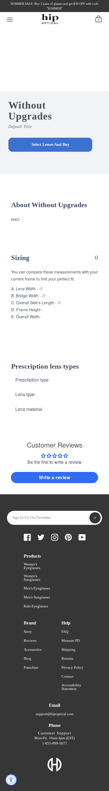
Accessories (32, 649)
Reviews (30, 640)
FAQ (64, 631)
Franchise (31, 667)
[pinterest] (45, 10)
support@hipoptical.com (55, 714)
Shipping (68, 649)
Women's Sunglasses (32, 578)
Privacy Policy (72, 667)
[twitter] (26, 10)
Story (28, 631)
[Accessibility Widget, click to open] (11, 779)
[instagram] (35, 10)
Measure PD (70, 640)
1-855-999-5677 (54, 743)
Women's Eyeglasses (32, 566)
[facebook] (16, 10)
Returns (67, 658)
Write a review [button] (54, 477)
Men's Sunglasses (37, 597)
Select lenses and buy (50, 144)
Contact (67, 676)
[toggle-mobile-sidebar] (10, 19)
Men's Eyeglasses (37, 588)
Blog (27, 658)
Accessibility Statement (71, 687)
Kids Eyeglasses (36, 606)
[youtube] (54, 10)
